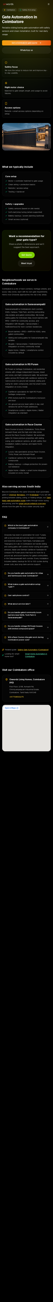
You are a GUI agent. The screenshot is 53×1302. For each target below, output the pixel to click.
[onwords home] (8, 4)
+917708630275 (16, 697)
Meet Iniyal (26, 263)
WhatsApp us (26, 50)
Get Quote (26, 255)
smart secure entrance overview (32, 503)
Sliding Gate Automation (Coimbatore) (33, 650)
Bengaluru (21, 495)
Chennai (12, 495)
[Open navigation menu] (48, 4)
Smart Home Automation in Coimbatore (36, 655)
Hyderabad (34, 495)
